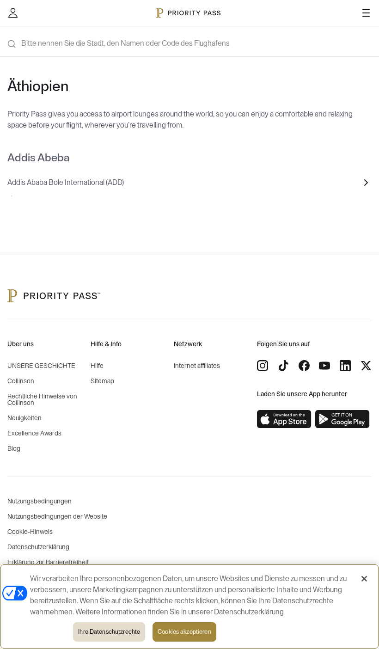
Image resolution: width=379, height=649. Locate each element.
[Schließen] (364, 579)
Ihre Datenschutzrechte (109, 632)
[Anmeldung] (12, 12)
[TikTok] (283, 365)
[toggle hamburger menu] (366, 12)
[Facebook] (304, 365)
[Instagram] (262, 365)
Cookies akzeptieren (184, 632)
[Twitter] (366, 365)
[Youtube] (324, 365)
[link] (284, 419)
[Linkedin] (345, 365)
